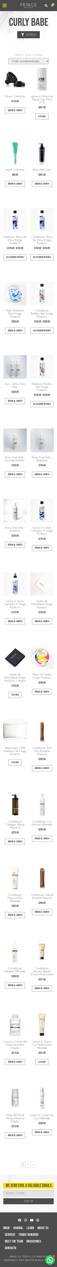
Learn (30, 1228)
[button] (46, 5)
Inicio (6, 1228)
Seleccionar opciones (15, 257)
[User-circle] (38, 1220)
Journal (18, 1228)
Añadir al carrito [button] (15, 110)
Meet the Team (14, 1241)
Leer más (42, 116)
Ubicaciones (33, 1241)
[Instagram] (25, 1220)
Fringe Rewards (28, 1235)
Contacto (10, 1248)
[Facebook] (19, 1220)
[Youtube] (31, 1220)
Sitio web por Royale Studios (36, 1260)
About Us (43, 1228)
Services (10, 1235)
